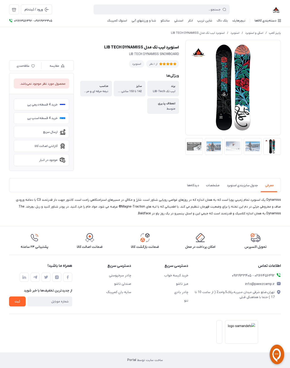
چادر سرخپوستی (120, 275)
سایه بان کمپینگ (118, 292)
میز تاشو (182, 284)
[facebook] (67, 277)
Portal (131, 360)
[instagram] (56, 277)
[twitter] (46, 277)
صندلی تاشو (122, 284)
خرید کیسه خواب (176, 275)
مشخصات (213, 185)
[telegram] (35, 277)
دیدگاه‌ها (193, 185)
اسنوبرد (234, 33)
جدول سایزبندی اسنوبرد (242, 185)
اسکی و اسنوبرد (254, 33)
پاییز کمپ (275, 33)
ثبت (17, 301)
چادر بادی (181, 292)
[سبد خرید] (14, 9)
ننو (186, 300)
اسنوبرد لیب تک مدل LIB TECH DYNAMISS (198, 33)
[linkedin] (24, 277)
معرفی (269, 185)
